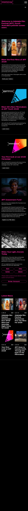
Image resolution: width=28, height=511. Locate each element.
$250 (7, 272)
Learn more (5, 129)
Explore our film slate (8, 220)
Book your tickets (7, 79)
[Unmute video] (25, 7)
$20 (7, 269)
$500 (20, 272)
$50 (20, 269)
